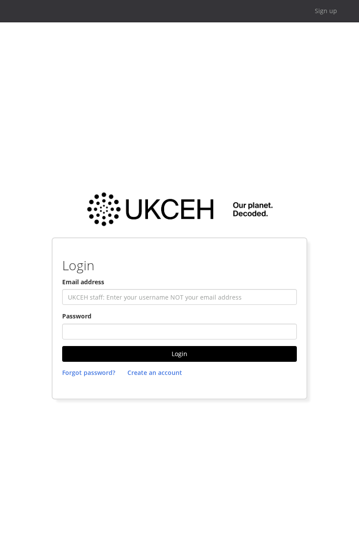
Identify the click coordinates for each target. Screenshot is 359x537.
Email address (83, 282)
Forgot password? (88, 372)
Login (179, 354)
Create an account (154, 372)
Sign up (326, 11)
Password (77, 316)
